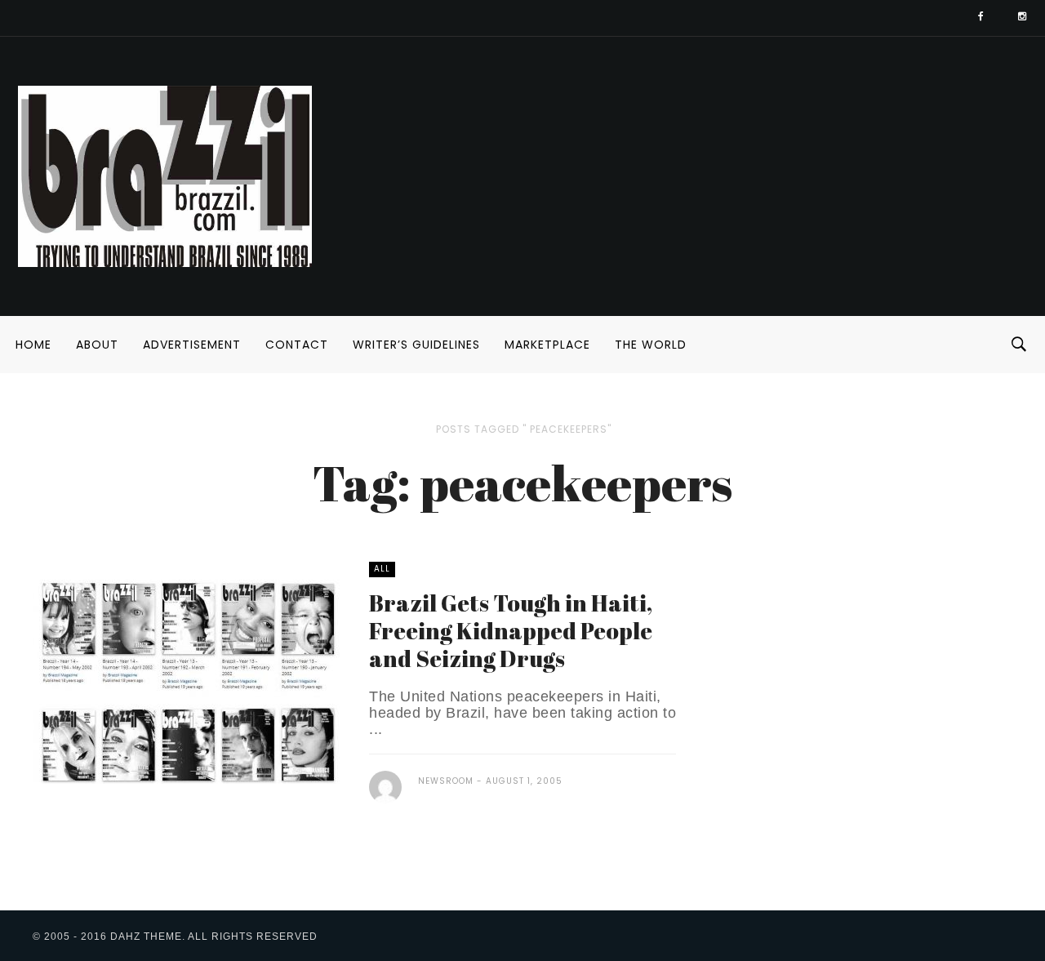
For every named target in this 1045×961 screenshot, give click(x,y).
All (382, 569)
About (97, 344)
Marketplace (547, 344)
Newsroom (446, 781)
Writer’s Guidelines (416, 344)
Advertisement (192, 344)
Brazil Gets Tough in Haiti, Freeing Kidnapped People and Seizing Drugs (510, 630)
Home (33, 344)
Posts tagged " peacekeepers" (523, 429)
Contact (296, 344)
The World (651, 344)
